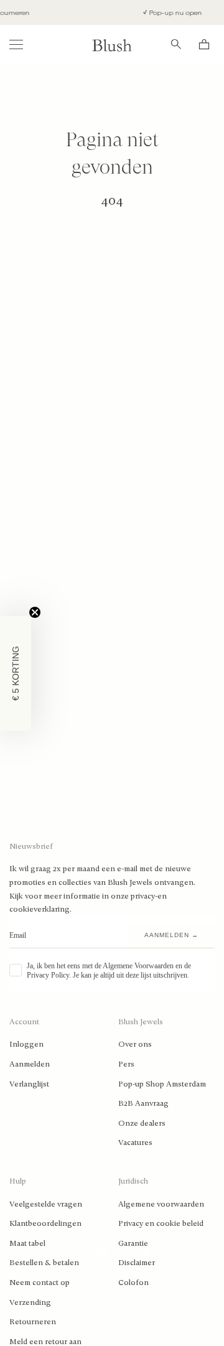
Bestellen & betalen (44, 1262)
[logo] (112, 44)
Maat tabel (27, 1243)
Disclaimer (136, 1262)
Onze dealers (142, 1123)
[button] (15, 673)
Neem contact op (39, 1282)
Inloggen (26, 1044)
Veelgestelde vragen (45, 1204)
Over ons (135, 1044)
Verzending (30, 1302)
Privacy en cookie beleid (160, 1223)
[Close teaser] (35, 612)
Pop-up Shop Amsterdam (162, 1084)
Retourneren (32, 1321)
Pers (126, 1064)
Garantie (133, 1243)
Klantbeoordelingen (45, 1223)
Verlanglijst (29, 1084)
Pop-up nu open (171, 13)
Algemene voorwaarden (161, 1204)
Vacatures (135, 1142)
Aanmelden (29, 1064)
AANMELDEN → (171, 935)
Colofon (133, 1282)
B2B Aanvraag (143, 1103)
